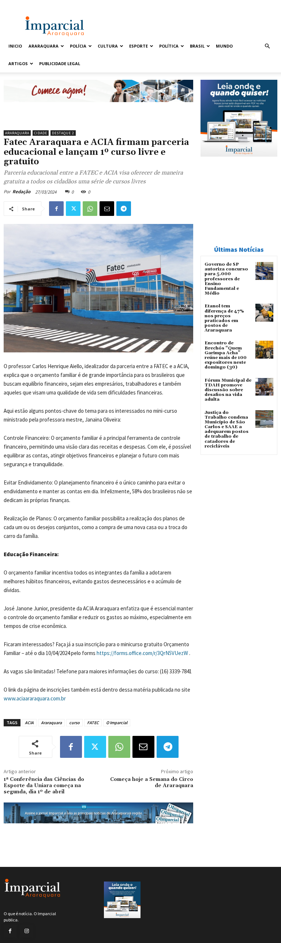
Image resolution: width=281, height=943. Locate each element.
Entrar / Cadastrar (22, 5)
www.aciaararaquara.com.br (35, 698)
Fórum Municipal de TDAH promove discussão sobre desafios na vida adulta (228, 390)
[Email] (107, 208)
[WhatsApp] (90, 208)
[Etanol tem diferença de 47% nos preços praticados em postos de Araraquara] (264, 313)
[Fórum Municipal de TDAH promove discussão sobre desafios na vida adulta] (264, 387)
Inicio (15, 46)
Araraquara (44, 46)
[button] (267, 46)
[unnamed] (98, 107)
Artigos (18, 63)
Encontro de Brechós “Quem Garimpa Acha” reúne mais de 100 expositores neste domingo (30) (226, 355)
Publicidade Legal (59, 63)
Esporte (138, 46)
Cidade (40, 133)
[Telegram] (123, 208)
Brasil (197, 46)
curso (74, 722)
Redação (21, 191)
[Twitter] (73, 208)
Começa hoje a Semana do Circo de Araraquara (151, 782)
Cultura (108, 46)
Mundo (224, 46)
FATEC (93, 722)
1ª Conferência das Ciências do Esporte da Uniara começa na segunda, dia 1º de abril (44, 785)
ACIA (29, 722)
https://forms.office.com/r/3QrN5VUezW (142, 653)
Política (169, 46)
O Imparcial (116, 722)
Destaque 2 (63, 133)
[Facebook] (56, 208)
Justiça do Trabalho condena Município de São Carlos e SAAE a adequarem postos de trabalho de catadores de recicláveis (226, 429)
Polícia (78, 46)
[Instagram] (26, 931)
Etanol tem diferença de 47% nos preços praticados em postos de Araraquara (224, 318)
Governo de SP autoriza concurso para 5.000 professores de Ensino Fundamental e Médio (226, 279)
